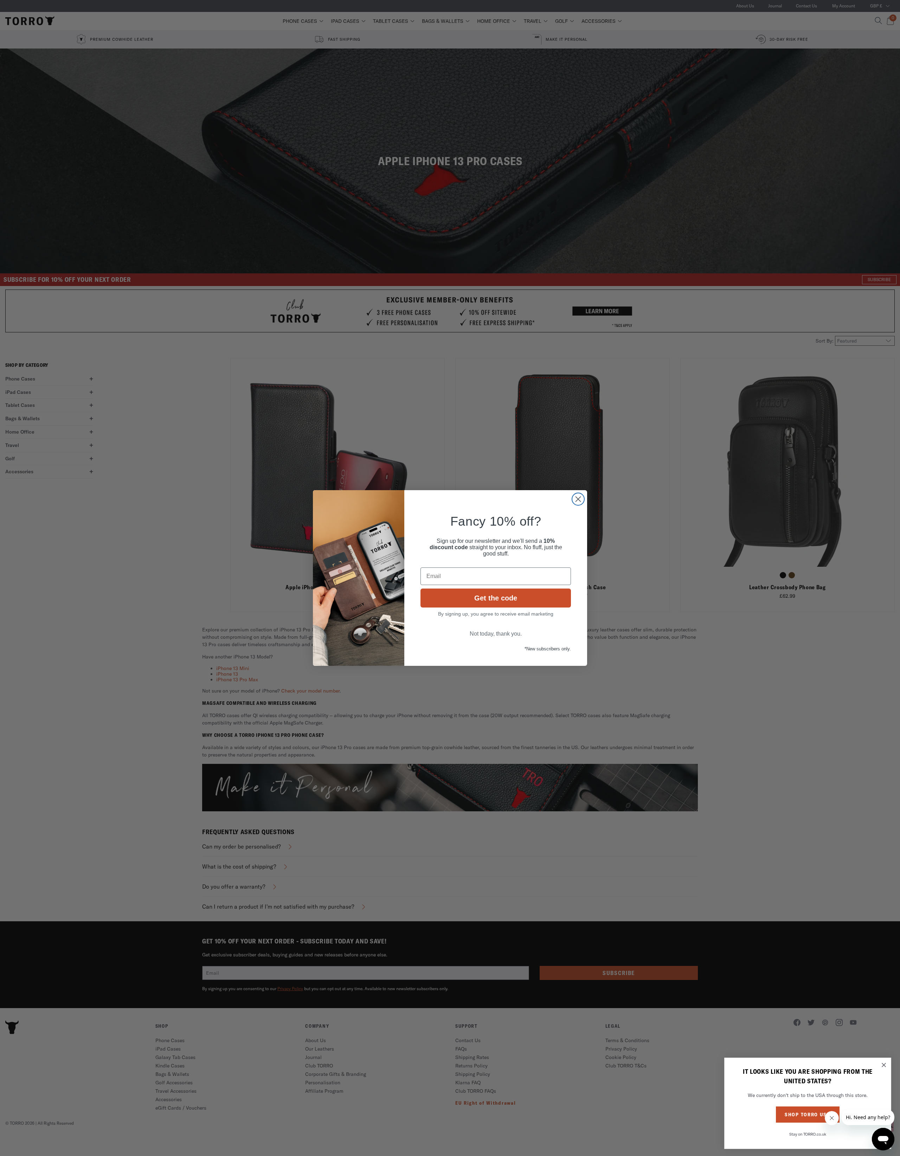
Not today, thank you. (496, 634)
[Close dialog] (578, 499)
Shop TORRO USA (808, 1114)
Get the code (495, 598)
